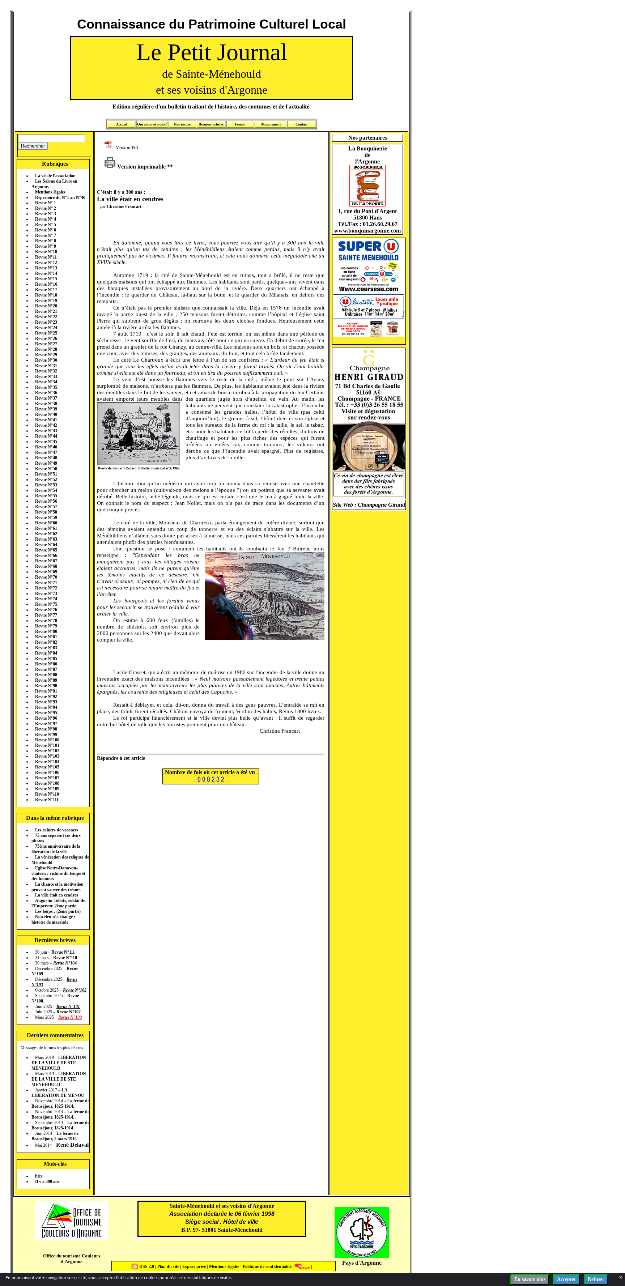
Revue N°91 (46, 691)
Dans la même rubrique (55, 818)
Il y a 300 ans (47, 1181)
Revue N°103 (47, 756)
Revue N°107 (47, 777)
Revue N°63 (46, 539)
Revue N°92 (46, 696)
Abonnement (271, 124)
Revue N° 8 (45, 240)
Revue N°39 (46, 409)
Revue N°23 (46, 322)
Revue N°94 (46, 707)
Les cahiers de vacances (56, 830)
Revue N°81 (46, 636)
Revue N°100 (47, 739)
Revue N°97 (46, 723)
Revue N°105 (47, 767)
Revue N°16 (46, 284)
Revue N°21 (46, 311)
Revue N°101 (47, 745)
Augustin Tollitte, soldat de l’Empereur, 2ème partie (58, 903)
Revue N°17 (46, 289)
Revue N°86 (46, 664)
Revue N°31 (46, 365)
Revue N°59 (46, 517)
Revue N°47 (46, 452)
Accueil (121, 124)
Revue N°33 (46, 376)
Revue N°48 (46, 457)
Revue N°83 (46, 647)
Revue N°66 (46, 555)
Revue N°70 (46, 577)
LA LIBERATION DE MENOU (57, 1092)
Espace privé (193, 1266)
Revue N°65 (46, 550)
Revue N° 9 (45, 246)
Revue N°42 (46, 425)
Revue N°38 (46, 403)
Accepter (566, 1279)
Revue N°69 (46, 571)
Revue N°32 (46, 371)
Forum (240, 124)
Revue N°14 (46, 273)
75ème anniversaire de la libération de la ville (55, 849)
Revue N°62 (46, 533)
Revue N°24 (46, 327)
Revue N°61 (46, 528)
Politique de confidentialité (267, 1266)
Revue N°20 (46, 305)
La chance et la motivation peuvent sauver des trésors (57, 887)
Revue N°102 (47, 750)
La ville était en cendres (56, 895)
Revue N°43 (46, 430)
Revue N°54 (46, 490)
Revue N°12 (46, 262)
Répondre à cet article (121, 758)
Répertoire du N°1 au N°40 (60, 197)
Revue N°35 (46, 387)
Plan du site (168, 1266)
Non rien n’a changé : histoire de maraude (53, 919)
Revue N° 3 (45, 213)
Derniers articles (211, 124)
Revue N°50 (46, 468)
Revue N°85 (46, 658)
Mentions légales (50, 192)
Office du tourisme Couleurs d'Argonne (71, 1258)
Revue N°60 (46, 522)
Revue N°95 (46, 712)
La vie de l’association (55, 175)
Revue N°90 (46, 685)
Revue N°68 (46, 566)
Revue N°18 (46, 295)
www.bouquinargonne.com (367, 230)
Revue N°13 (46, 268)
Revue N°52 (46, 479)
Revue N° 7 (45, 235)
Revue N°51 (46, 474)
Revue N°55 (46, 495)
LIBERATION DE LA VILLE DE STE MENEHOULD (58, 1063)
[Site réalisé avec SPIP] (302, 1266)
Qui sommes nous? (152, 124)
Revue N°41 (46, 419)
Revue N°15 (46, 278)
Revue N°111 (47, 799)
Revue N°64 (46, 544)
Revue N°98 (46, 729)
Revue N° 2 (45, 208)
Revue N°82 (46, 642)
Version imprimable (141, 166)
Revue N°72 (46, 588)
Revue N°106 (47, 772)
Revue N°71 (46, 582)
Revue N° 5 (45, 224)
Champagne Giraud (381, 505)
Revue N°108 (47, 783)
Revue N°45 (46, 441)
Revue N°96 (46, 718)
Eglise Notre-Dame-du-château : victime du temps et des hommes (58, 873)
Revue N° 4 (45, 219)
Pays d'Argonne (362, 1263)
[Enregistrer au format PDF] (109, 147)
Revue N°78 (46, 620)
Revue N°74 (46, 598)
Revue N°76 (46, 609)
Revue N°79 (46, 626)
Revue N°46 (46, 447)
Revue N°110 (47, 794)
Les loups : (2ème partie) (58, 911)
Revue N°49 (46, 463)
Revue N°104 (47, 761)
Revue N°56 (46, 501)
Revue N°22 (46, 316)
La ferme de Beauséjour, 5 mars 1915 (54, 1136)
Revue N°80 (46, 631)
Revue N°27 (46, 343)
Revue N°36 (46, 392)
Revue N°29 (46, 354)
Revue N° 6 (45, 230)
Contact (301, 124)
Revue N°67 (46, 560)
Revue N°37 (46, 398)
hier (38, 1176)
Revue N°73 (46, 593)
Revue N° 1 (45, 202)
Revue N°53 (46, 484)
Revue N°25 (46, 333)
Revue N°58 (46, 512)
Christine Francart (124, 206)
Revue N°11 (46, 257)
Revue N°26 (46, 338)
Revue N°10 (46, 251)
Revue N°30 (46, 360)
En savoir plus (529, 1279)
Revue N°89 (46, 680)
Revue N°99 (46, 734)
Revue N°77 (46, 615)
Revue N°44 (46, 436)
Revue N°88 (46, 674)
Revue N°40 (46, 414)
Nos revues (182, 124)
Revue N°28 (46, 349)
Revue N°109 (47, 788)
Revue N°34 (46, 381)
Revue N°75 (46, 604)
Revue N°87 (46, 669)
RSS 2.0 (146, 1266)
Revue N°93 (46, 701)
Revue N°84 (46, 653)
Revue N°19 (46, 300)
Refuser (596, 1279)
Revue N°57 (46, 506)
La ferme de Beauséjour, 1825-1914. (60, 1103)
